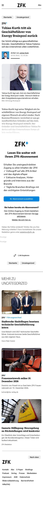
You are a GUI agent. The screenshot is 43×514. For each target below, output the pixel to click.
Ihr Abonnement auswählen (21, 199)
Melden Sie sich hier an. (21, 220)
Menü (3, 5)
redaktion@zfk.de (27, 232)
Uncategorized (23, 17)
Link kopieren (23, 255)
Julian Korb (24, 53)
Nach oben (34, 457)
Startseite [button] (21, 5)
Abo (39, 5)
